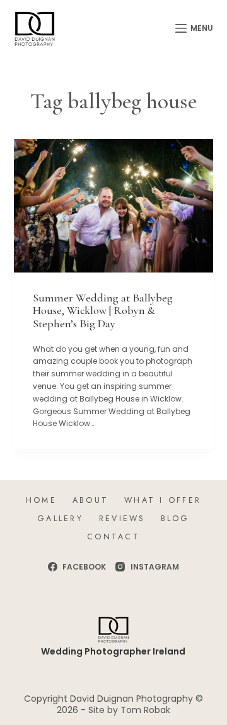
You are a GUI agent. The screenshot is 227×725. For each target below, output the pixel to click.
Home (41, 500)
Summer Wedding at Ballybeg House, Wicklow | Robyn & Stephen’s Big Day (103, 310)
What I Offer (162, 500)
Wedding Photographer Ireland (113, 651)
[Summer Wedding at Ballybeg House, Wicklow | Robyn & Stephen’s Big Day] (114, 205)
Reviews (122, 519)
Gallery (60, 519)
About (90, 500)
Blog (175, 519)
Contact (113, 537)
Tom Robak (145, 710)
